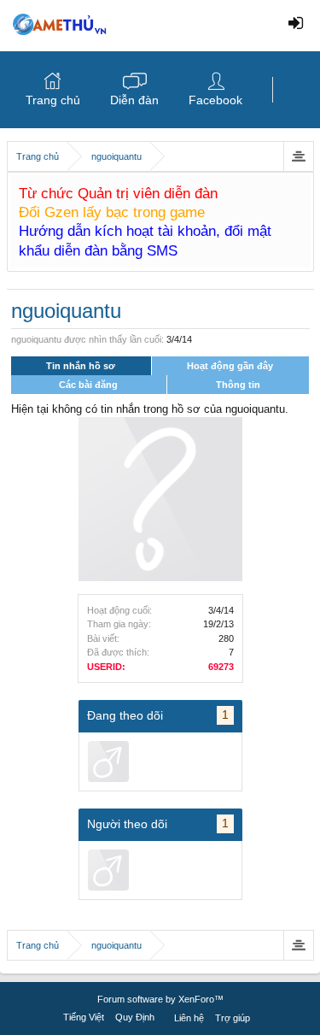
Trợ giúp (232, 1018)
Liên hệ (189, 1018)
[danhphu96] (108, 761)
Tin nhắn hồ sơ (80, 366)
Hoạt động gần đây (230, 366)
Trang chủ (53, 100)
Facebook (215, 100)
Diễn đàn (134, 100)
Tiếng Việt (83, 1017)
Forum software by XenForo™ (160, 999)
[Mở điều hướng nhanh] (298, 156)
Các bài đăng (88, 384)
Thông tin (238, 384)
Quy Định (134, 1017)
